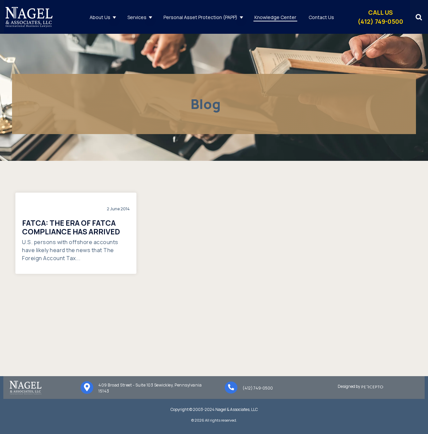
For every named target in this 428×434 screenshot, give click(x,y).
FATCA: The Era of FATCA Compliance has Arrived (71, 227)
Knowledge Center (275, 17)
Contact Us (321, 17)
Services (136, 17)
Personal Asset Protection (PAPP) (200, 17)
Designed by (349, 386)
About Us (100, 17)
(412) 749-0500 (257, 388)
